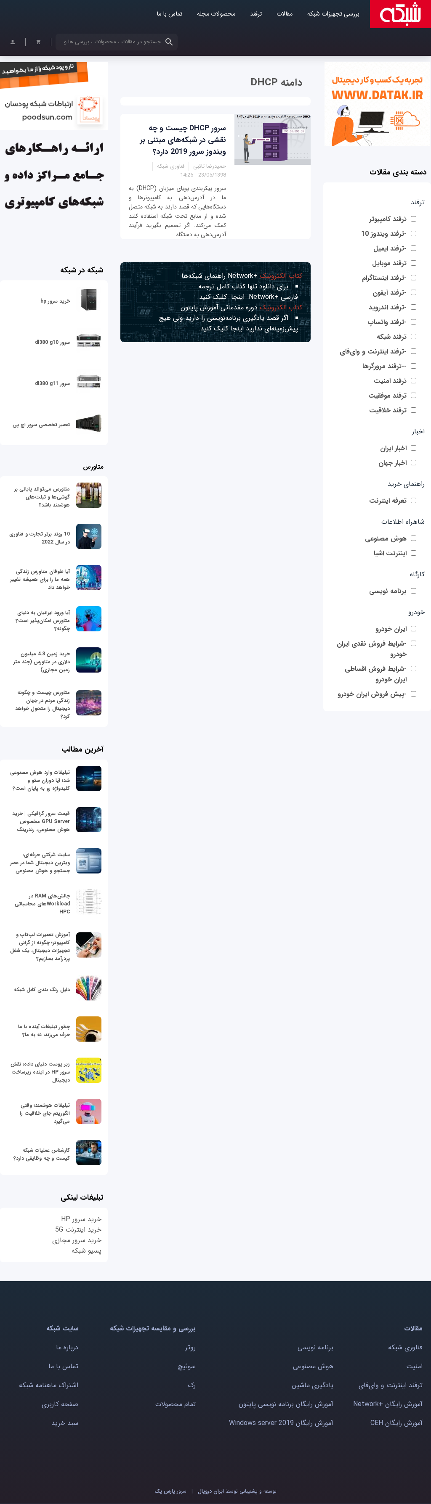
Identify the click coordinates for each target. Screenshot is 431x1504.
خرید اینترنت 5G (78, 1229)
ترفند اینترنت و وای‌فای (391, 1385)
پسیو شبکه (86, 1250)
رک (192, 1385)
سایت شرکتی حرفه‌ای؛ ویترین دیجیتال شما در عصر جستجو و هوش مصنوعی (40, 863)
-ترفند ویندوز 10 (384, 234)
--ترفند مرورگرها (384, 366)
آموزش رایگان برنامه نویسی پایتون (286, 1404)
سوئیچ (187, 1366)
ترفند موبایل (389, 263)
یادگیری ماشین (312, 1385)
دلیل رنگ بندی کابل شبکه (42, 990)
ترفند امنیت (390, 381)
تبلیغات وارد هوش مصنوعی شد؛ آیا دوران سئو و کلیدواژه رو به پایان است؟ (40, 780)
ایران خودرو (391, 629)
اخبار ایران (393, 448)
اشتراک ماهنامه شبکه (48, 1385)
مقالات (285, 14)
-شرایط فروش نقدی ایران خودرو (372, 649)
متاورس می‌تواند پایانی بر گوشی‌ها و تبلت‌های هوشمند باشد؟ (42, 497)
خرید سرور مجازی (76, 1240)
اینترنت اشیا (390, 553)
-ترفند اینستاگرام (384, 278)
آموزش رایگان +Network (388, 1404)
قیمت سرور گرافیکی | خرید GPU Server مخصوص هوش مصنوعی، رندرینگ (41, 822)
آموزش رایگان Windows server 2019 (281, 1423)
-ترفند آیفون (389, 293)
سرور (170, 1491)
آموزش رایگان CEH (396, 1423)
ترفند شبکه (392, 337)
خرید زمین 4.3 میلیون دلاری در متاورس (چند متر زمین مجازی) (41, 662)
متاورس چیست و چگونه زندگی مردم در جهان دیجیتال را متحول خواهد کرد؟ (42, 704)
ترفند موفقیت (387, 396)
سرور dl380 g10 (52, 342)
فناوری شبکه (405, 1347)
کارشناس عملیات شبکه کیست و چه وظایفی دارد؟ (41, 1154)
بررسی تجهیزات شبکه (333, 14)
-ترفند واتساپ (387, 322)
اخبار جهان (392, 463)
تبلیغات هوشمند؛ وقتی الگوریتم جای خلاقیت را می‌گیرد (45, 1113)
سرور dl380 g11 (52, 384)
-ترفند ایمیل (390, 248)
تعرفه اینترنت (388, 501)
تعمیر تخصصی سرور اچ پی (41, 425)
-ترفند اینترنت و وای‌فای (373, 351)
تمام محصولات (175, 1404)
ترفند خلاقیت (388, 410)
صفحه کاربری (60, 1404)
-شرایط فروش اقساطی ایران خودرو (376, 674)
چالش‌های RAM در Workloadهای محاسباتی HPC (42, 904)
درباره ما (67, 1347)
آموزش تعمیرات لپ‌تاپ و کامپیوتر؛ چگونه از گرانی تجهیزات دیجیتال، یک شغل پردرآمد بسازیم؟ (40, 947)
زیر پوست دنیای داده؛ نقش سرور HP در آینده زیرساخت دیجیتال (40, 1072)
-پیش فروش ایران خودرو (372, 694)
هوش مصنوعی (386, 538)
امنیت (414, 1366)
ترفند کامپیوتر (388, 219)
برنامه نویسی (388, 591)
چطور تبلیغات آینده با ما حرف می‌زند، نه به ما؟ (44, 1031)
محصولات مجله (216, 14)
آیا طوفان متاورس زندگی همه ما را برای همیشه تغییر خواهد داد (40, 579)
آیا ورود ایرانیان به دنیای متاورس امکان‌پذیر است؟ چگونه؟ (43, 621)
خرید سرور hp (55, 301)
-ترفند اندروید (388, 307)
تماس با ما (169, 14)
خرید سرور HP (81, 1219)
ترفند (256, 14)
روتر (190, 1347)
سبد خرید (64, 1423)
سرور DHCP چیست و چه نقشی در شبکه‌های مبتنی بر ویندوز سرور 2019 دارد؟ (183, 140)
